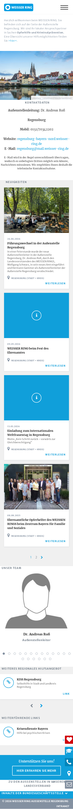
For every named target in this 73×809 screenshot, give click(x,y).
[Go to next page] (42, 557)
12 (64, 653)
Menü (64, 7)
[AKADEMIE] (69, 751)
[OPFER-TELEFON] (69, 762)
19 (50, 659)
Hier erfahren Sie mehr (36, 771)
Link (66, 693)
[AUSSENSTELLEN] (69, 773)
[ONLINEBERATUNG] (69, 784)
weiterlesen (55, 283)
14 (23, 659)
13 (69, 653)
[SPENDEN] (69, 740)
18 (45, 659)
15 (28, 659)
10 (53, 653)
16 (34, 659)
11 (58, 653)
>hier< (12, 40)
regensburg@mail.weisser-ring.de (43, 149)
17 (39, 659)
